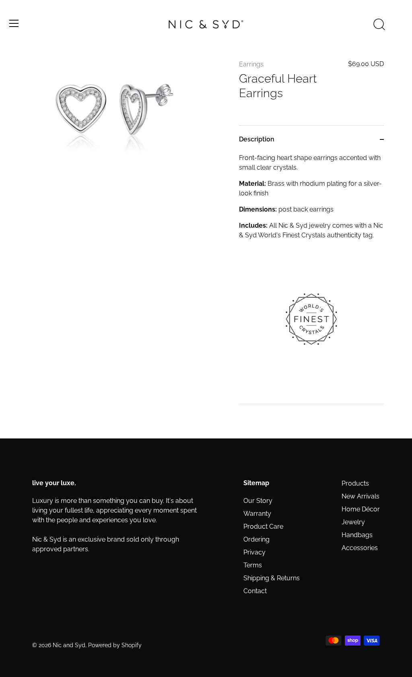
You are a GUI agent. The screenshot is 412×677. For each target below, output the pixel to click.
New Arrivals (360, 496)
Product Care (263, 526)
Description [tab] (256, 139)
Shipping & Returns (271, 578)
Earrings (251, 64)
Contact (255, 591)
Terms (252, 565)
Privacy (254, 552)
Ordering (256, 539)
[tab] (311, 278)
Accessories (360, 548)
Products (355, 483)
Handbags (357, 535)
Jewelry (353, 522)
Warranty (257, 513)
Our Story (257, 501)
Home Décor (361, 509)
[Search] (379, 24)
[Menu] (14, 23)
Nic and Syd (69, 645)
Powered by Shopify (115, 645)
